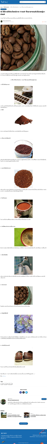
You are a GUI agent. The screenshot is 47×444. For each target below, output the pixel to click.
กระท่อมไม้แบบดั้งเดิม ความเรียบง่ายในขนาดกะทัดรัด (38, 415)
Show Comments (23, 423)
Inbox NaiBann (43, 435)
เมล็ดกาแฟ (10, 383)
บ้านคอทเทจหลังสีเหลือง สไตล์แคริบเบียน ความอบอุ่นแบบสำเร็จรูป (14, 415)
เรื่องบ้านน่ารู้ (6, 7)
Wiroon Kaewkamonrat (7, 20)
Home (1, 7)
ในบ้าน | (4, 2)
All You (4, 376)
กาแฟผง (5, 383)
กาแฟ (2, 383)
